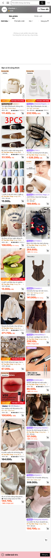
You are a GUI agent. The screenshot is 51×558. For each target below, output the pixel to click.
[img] (13, 100)
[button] (3, 3)
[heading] (22, 8)
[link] (4, 9)
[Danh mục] (7, 3)
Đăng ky (45, 555)
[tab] (13, 16)
